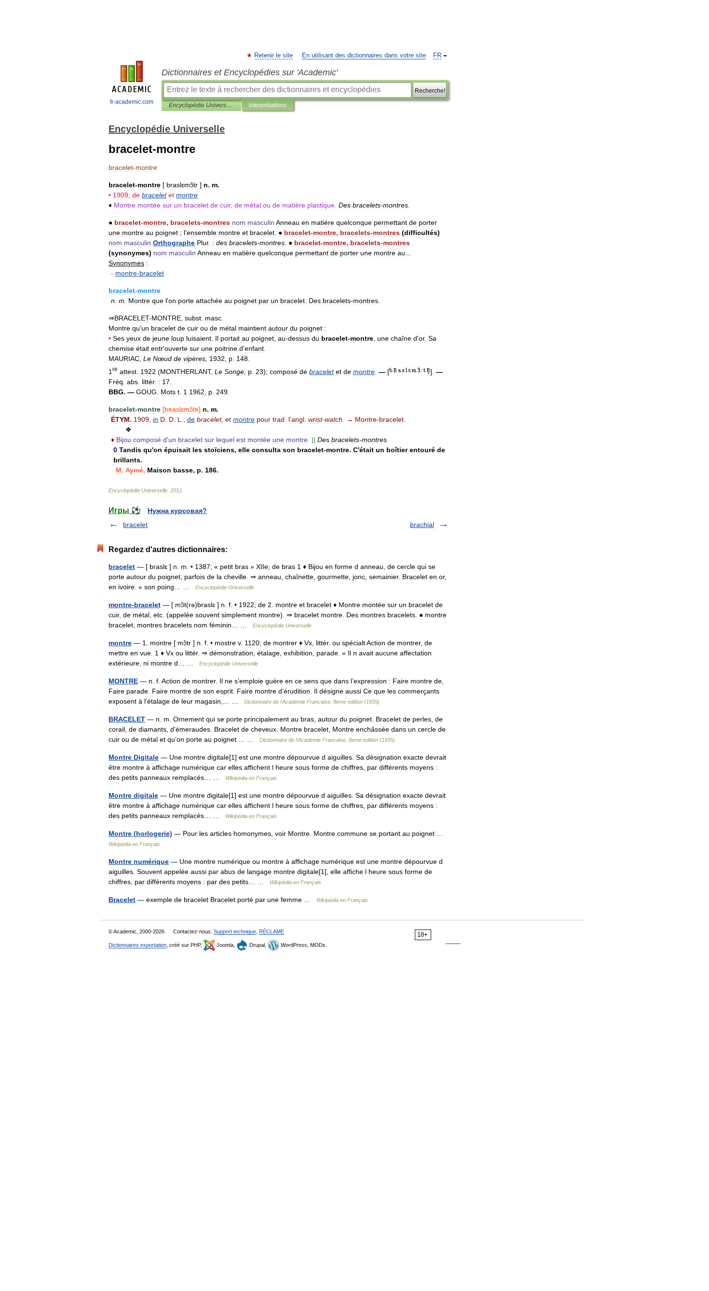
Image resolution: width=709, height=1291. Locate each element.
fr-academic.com (131, 101)
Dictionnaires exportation (137, 945)
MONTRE (123, 681)
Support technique (235, 931)
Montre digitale (133, 795)
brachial (422, 524)
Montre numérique (139, 861)
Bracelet (122, 899)
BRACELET (127, 719)
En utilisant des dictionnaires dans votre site (364, 55)
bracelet (135, 524)
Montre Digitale (134, 757)
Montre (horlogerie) (140, 833)
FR (437, 55)
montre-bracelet (135, 605)
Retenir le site (274, 55)
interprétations (267, 105)
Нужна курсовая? (177, 510)
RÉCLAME (271, 931)
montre (120, 643)
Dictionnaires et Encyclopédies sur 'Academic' (250, 72)
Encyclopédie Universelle (201, 105)
